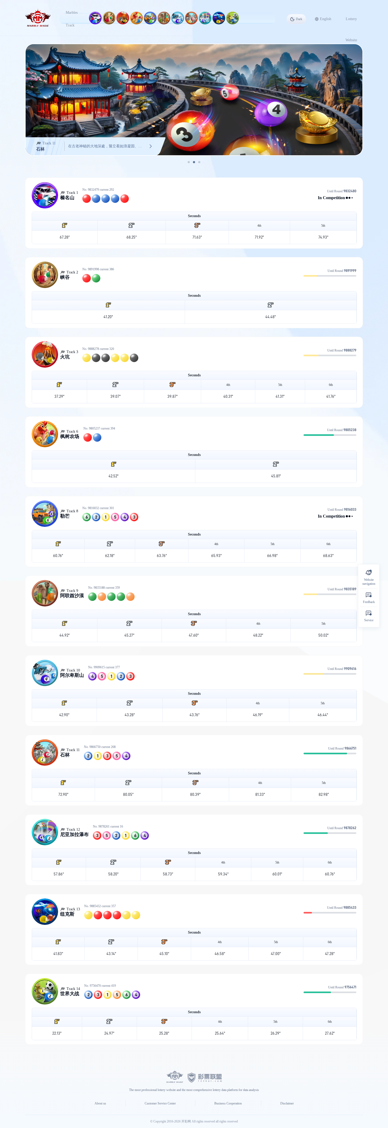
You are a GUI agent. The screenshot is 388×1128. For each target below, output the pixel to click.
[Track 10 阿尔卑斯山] (177, 18)
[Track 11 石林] (191, 18)
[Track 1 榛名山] (95, 18)
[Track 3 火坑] (122, 18)
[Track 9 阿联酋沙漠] (164, 18)
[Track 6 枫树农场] (136, 18)
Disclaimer (287, 1103)
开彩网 (186, 1121)
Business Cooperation (228, 1103)
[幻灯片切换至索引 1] (189, 162)
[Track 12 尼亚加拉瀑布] (205, 18)
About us (100, 1103)
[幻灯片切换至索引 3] (199, 162)
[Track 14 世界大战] (232, 18)
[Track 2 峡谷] (109, 18)
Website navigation (368, 582)
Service (368, 620)
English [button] (325, 19)
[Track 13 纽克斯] (218, 18)
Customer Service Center (160, 1103)
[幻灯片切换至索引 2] (194, 162)
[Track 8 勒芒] (150, 18)
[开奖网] (204, 1077)
